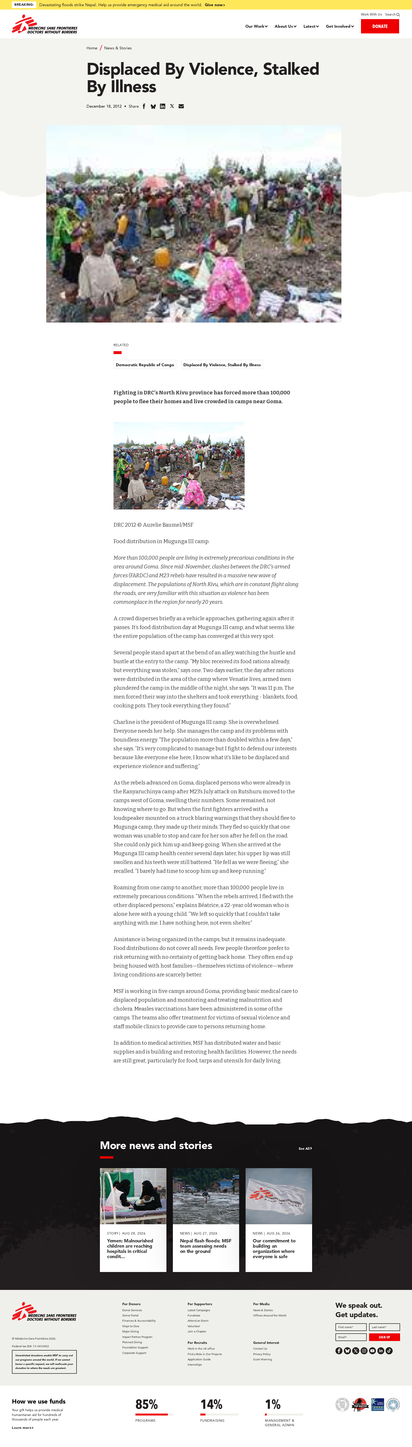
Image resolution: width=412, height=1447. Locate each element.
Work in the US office (201, 1348)
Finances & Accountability (139, 1320)
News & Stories (118, 48)
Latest (309, 26)
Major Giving (130, 1331)
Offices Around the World (269, 1315)
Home (92, 48)
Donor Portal (130, 1315)
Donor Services (132, 1310)
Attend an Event (198, 1320)
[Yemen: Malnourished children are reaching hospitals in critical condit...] (133, 1220)
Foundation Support (135, 1347)
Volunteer (194, 1326)
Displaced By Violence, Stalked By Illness (222, 364)
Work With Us (371, 14)
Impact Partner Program (137, 1337)
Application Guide (199, 1359)
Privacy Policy (262, 1354)
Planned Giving (132, 1342)
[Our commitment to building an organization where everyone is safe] (279, 1220)
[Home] (60, 23)
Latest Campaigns (199, 1310)
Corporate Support (134, 1353)
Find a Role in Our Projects (205, 1354)
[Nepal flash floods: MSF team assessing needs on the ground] (206, 1220)
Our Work (254, 26)
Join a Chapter (197, 1331)
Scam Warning (262, 1359)
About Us (284, 26)
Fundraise (194, 1315)
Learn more (21, 1428)
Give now (214, 4)
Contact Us (260, 1348)
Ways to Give (130, 1326)
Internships (195, 1364)
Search (390, 14)
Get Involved (338, 26)
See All (304, 1148)
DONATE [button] (380, 26)
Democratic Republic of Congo (145, 364)
